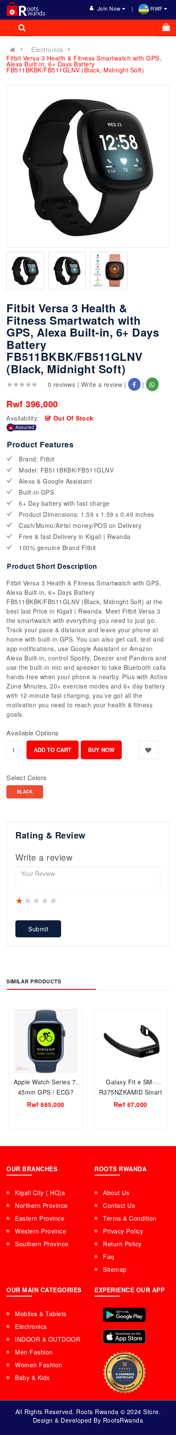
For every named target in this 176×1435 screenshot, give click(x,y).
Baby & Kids (32, 1377)
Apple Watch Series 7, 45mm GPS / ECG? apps (46, 1092)
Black (25, 792)
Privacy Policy (123, 1231)
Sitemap (115, 1269)
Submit (38, 929)
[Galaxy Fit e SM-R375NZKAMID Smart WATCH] (130, 1041)
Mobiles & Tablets (41, 1313)
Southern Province (42, 1243)
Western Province (40, 1231)
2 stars (28, 900)
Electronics (47, 49)
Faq (108, 1256)
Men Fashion (34, 1352)
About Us (116, 1192)
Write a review (102, 384)
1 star (19, 900)
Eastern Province (40, 1218)
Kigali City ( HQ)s (40, 1192)
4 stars (45, 900)
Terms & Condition (130, 1218)
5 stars (54, 900)
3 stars (36, 900)
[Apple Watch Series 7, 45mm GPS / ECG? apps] (45, 1041)
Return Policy (122, 1243)
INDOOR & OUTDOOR (47, 1339)
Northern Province (41, 1205)
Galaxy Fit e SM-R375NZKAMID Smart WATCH (130, 1092)
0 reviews (62, 384)
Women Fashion (38, 1364)
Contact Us (119, 1205)
